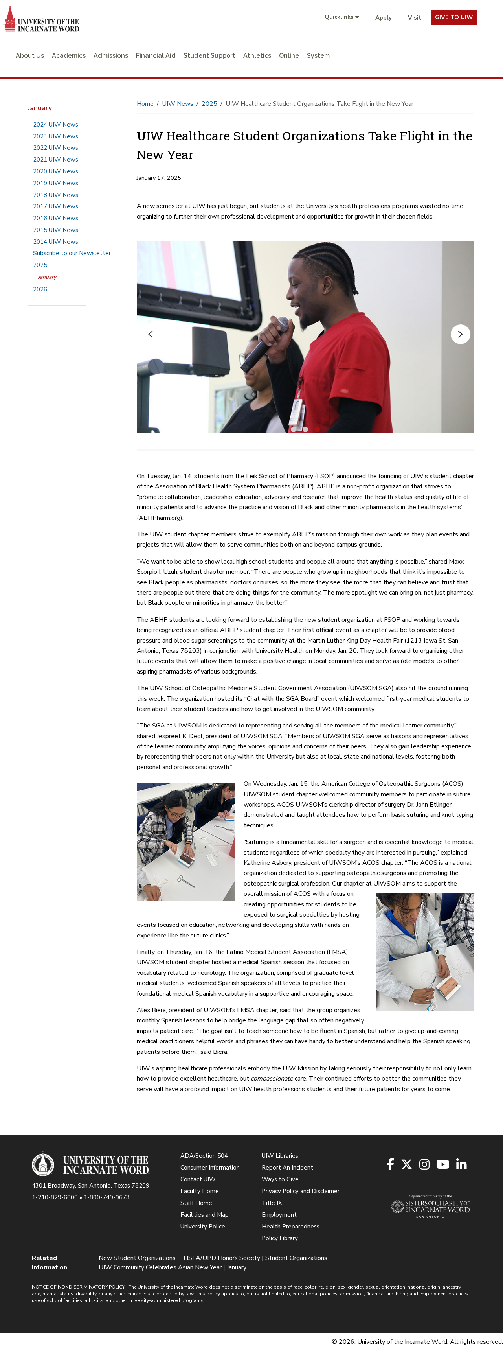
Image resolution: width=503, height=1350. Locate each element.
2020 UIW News (55, 171)
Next (460, 334)
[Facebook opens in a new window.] (391, 1164)
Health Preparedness (290, 1226)
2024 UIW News (55, 125)
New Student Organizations (137, 1258)
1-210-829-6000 (55, 1197)
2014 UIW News (55, 242)
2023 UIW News (55, 136)
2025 (40, 265)
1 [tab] (293, 428)
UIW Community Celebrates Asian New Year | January (172, 1267)
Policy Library (280, 1238)
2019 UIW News (55, 183)
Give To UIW (454, 17)
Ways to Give (280, 1179)
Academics (69, 55)
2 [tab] (305, 428)
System (318, 55)
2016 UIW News (55, 218)
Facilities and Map (204, 1215)
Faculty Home (199, 1191)
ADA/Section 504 (204, 1156)
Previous (150, 334)
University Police (202, 1226)
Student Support (209, 55)
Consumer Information (210, 1167)
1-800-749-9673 (107, 1197)
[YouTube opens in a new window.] (443, 1164)
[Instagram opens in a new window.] (425, 1164)
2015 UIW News (55, 230)
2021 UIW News (55, 160)
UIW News (177, 103)
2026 (40, 289)
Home (145, 103)
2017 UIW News (55, 206)
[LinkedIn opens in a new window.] (462, 1164)
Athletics (257, 55)
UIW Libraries (280, 1156)
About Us (30, 55)
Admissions (111, 55)
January (47, 277)
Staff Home (196, 1203)
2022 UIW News (55, 148)
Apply (383, 18)
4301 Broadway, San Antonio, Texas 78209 (90, 1186)
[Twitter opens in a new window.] (407, 1164)
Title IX (272, 1203)
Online (289, 55)
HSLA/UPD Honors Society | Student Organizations (255, 1258)
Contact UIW (198, 1179)
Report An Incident (287, 1167)
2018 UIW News (55, 195)
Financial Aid (156, 55)
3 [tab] (317, 428)
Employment (279, 1215)
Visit (414, 18)
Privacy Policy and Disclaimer (301, 1191)
